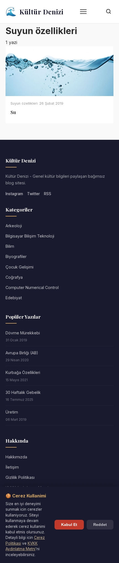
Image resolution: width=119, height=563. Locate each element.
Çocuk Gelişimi (19, 267)
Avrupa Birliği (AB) (22, 352)
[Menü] (83, 11)
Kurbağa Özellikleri (23, 372)
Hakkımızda (16, 456)
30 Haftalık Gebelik (23, 392)
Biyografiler (16, 256)
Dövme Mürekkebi (23, 332)
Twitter (33, 194)
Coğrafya (14, 277)
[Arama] (108, 11)
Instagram (14, 194)
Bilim (10, 246)
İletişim (12, 467)
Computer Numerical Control (32, 287)
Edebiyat (14, 297)
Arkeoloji (14, 225)
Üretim (12, 412)
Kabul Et (69, 525)
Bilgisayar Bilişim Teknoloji (30, 236)
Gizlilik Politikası (20, 477)
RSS (47, 194)
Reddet (100, 525)
